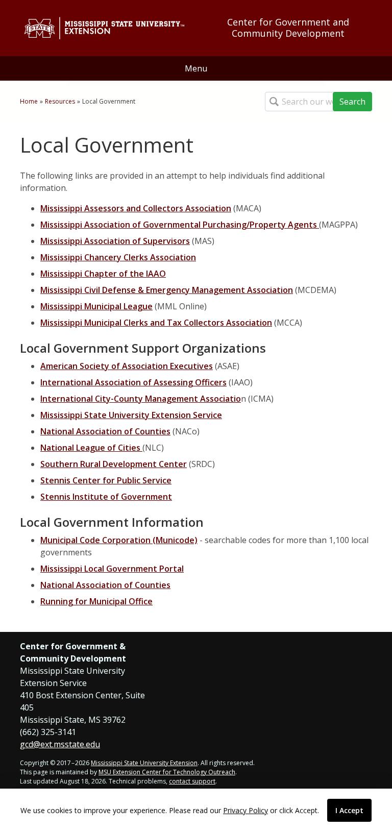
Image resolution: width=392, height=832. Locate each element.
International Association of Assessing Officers (133, 382)
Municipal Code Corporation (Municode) (119, 540)
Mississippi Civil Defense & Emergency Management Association (166, 290)
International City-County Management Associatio (140, 398)
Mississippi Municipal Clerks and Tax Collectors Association (156, 322)
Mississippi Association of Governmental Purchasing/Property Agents (179, 224)
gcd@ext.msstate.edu (60, 744)
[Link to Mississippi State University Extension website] (104, 28)
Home (29, 101)
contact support (192, 781)
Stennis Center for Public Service (106, 480)
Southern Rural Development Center (113, 464)
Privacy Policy (245, 810)
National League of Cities (91, 447)
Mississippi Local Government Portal (112, 568)
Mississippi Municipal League (96, 306)
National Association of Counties (105, 431)
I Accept (349, 810)
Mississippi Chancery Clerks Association (118, 257)
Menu (196, 68)
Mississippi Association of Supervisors (115, 241)
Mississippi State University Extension (144, 762)
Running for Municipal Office (96, 601)
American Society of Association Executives (126, 366)
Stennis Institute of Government (106, 496)
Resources (60, 101)
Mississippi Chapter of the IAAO (103, 273)
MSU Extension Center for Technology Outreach (167, 772)
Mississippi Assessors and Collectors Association (135, 208)
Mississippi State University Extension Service (131, 415)
